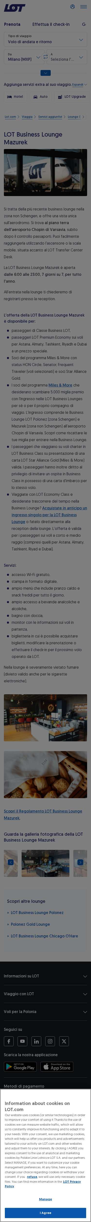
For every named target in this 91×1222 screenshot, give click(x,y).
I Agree (45, 1213)
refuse (32, 1177)
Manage (45, 1199)
